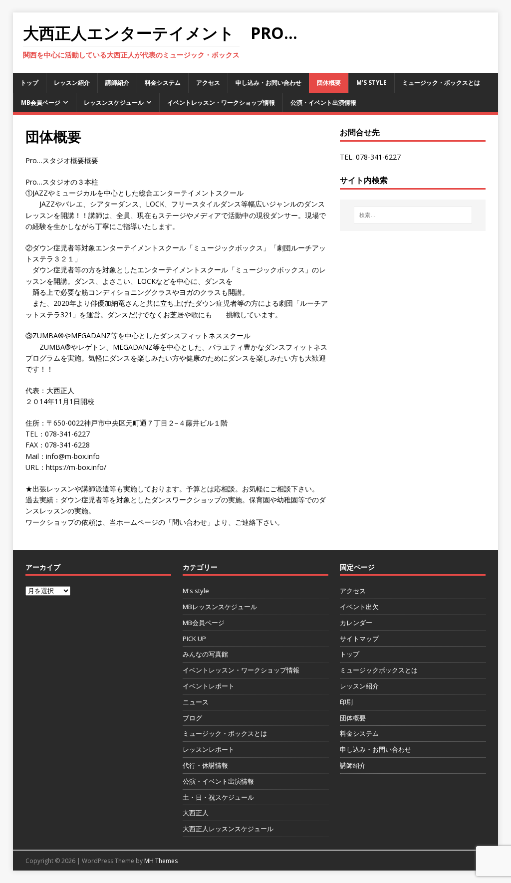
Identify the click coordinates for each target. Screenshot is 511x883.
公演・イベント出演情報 (323, 102)
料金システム (163, 82)
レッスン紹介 (72, 82)
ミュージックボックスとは (379, 669)
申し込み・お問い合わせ (268, 82)
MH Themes (161, 861)
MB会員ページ (40, 102)
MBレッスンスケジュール (220, 606)
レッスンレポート (209, 749)
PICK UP (194, 638)
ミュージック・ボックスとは (441, 82)
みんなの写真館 (205, 654)
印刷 (346, 701)
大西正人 (196, 812)
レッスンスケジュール (114, 102)
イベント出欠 (359, 606)
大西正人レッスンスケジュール (228, 828)
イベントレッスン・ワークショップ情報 (221, 102)
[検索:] (413, 215)
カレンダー (356, 622)
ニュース (196, 701)
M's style (196, 590)
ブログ (192, 717)
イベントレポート (209, 685)
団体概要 (329, 82)
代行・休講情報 (205, 765)
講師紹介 (117, 82)
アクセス (208, 82)
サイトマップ (359, 638)
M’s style (371, 82)
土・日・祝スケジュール (218, 797)
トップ (29, 82)
